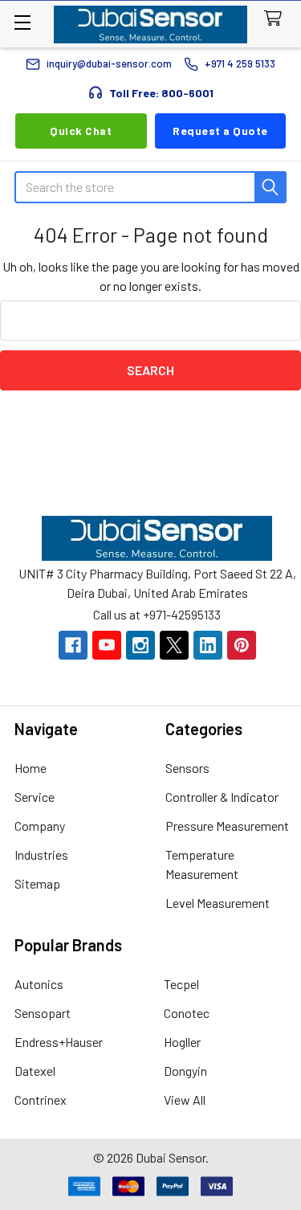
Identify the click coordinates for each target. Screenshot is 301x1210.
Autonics (38, 983)
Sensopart (42, 1012)
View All (184, 1099)
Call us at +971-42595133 (157, 614)
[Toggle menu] (22, 22)
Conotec (186, 1012)
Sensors (187, 767)
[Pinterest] (241, 645)
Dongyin (185, 1070)
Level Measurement (217, 902)
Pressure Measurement (227, 825)
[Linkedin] (207, 645)
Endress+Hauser (58, 1041)
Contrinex (40, 1099)
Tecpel (181, 983)
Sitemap (37, 883)
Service (34, 796)
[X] (174, 645)
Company (39, 825)
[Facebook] (73, 645)
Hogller (182, 1041)
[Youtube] (106, 645)
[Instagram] (140, 645)
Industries (41, 854)
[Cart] (276, 19)
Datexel (34, 1070)
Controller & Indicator (222, 796)
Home (30, 767)
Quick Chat (81, 130)
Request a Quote (220, 130)
